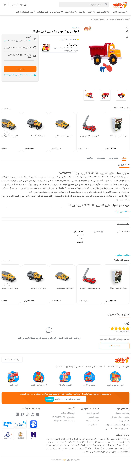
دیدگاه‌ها (89, 158)
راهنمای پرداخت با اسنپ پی (117, 428)
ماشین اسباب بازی (97, 19)
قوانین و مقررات (92, 420)
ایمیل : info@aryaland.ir (64, 420)
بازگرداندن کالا (123, 420)
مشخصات (101, 158)
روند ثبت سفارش (121, 413)
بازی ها (119, 19)
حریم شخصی (93, 417)
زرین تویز (75, 27)
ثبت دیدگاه (115, 345)
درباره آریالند (94, 424)
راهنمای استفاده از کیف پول (117, 424)
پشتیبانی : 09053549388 (63, 417)
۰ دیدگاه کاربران (66, 39)
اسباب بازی (110, 19)
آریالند (127, 19)
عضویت (49, 399)
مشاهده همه (7, 108)
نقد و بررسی (113, 158)
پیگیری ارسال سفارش (120, 417)
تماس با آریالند (92, 413)
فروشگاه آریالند (67, 413)
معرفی (124, 158)
